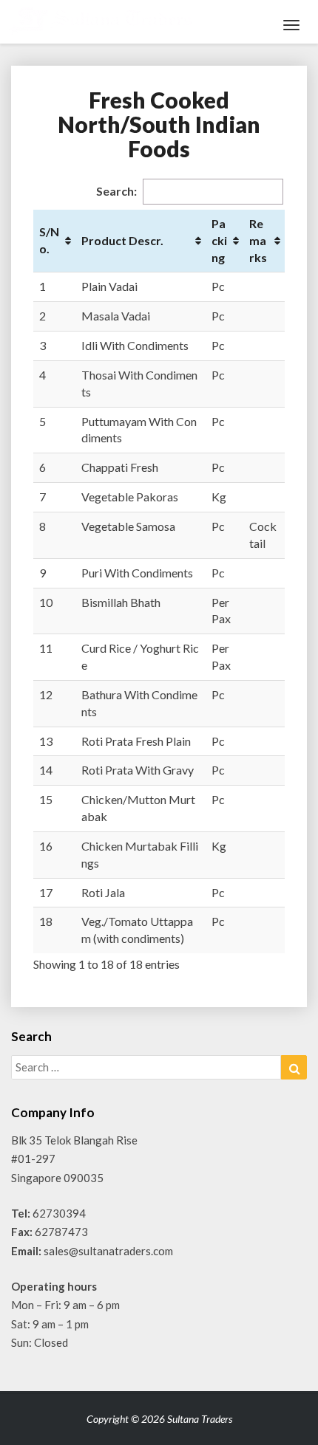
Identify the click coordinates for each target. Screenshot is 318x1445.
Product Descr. (122, 240)
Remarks (258, 240)
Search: (116, 191)
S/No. (49, 239)
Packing (219, 240)
